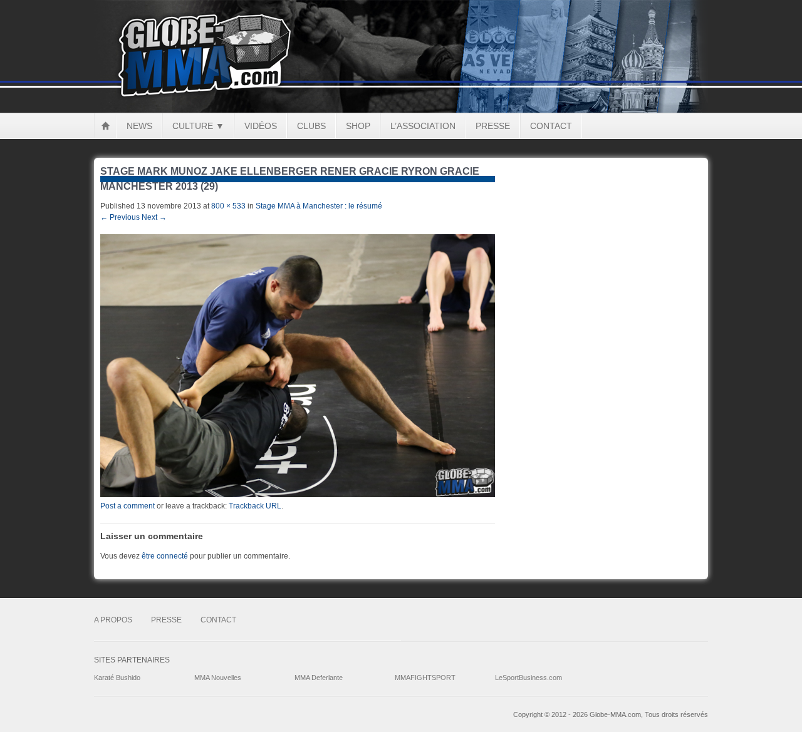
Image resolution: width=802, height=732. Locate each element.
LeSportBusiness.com (528, 677)
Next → (154, 217)
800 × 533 (228, 206)
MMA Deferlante (318, 677)
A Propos (113, 620)
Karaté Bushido (117, 677)
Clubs (311, 126)
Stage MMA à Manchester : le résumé (319, 206)
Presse (493, 126)
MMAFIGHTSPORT (425, 677)
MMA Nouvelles (217, 677)
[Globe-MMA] (401, 110)
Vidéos (260, 126)
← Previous (120, 217)
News (139, 126)
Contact (551, 126)
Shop (358, 126)
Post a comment (127, 506)
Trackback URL (255, 506)
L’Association (423, 126)
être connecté (165, 556)
